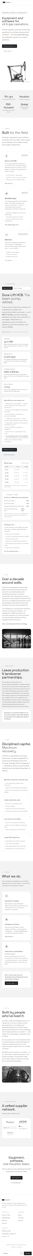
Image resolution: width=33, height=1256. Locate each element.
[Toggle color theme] (21, 1253)
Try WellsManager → (16, 1182)
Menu (6, 1253)
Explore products (8, 46)
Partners (20, 1220)
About (20, 1215)
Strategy (20, 1218)
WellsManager (6, 1218)
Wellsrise (4, 1220)
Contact (27, 1253)
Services (4, 1223)
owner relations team (13, 715)
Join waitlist (9, 260)
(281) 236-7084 (6, 1231)
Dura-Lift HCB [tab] (7, 288)
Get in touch (15, 1177)
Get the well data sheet (12, 551)
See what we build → (22, 12)
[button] (10, 1127)
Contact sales (10, 983)
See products (9, 936)
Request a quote (8, 449)
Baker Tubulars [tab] (18, 288)
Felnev (23, 81)
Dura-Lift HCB (6, 1215)
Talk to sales (8, 51)
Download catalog (9, 454)
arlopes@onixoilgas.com (9, 1233)
